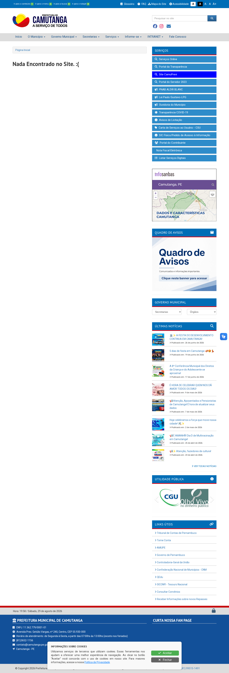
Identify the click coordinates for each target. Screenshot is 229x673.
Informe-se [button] (132, 36)
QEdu (159, 577)
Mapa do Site (158, 4)
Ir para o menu (43, 4)
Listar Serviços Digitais (172, 158)
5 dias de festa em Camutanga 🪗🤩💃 (192, 351)
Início (18, 36)
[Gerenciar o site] (213, 611)
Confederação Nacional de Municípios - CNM (181, 569)
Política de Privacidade (97, 662)
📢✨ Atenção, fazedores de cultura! (190, 451)
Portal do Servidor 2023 (172, 82)
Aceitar (167, 653)
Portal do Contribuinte (172, 142)
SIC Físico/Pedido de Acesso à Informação (184, 135)
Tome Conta (163, 540)
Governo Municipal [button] (62, 36)
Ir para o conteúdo (23, 4)
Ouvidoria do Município (172, 104)
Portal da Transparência (172, 66)
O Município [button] (35, 36)
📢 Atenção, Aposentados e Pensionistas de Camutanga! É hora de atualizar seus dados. (193, 404)
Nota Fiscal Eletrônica (169, 150)
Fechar (167, 659)
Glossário (128, 4)
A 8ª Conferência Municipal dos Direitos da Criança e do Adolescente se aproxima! (192, 370)
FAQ (143, 4)
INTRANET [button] (154, 36)
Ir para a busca (61, 4)
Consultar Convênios (168, 591)
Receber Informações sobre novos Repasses (181, 599)
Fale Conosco (177, 36)
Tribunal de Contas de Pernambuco (176, 533)
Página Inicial (22, 50)
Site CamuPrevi (167, 74)
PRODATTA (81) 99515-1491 (183, 668)
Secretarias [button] (90, 36)
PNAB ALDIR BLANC (170, 89)
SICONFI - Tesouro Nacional (171, 584)
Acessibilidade (180, 4)
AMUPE (160, 547)
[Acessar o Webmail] (210, 611)
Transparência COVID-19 (173, 112)
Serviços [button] (110, 36)
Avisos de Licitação (170, 120)
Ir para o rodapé (80, 4)
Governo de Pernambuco (170, 555)
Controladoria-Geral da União (172, 562)
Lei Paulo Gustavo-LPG (172, 97)
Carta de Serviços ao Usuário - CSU (179, 127)
